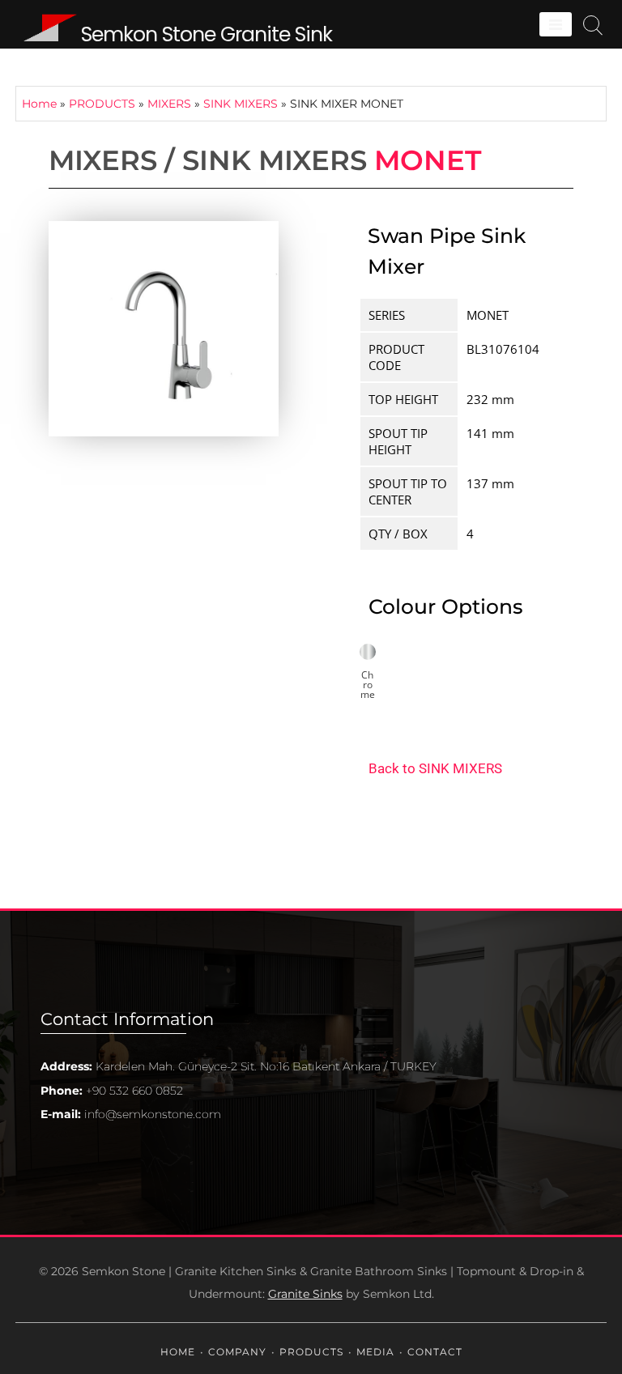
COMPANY (237, 1352)
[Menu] (555, 24)
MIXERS (169, 103)
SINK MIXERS (240, 103)
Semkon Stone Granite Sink (206, 34)
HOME (177, 1352)
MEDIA (375, 1352)
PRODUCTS (102, 103)
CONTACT (434, 1352)
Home (39, 103)
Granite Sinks (305, 1294)
